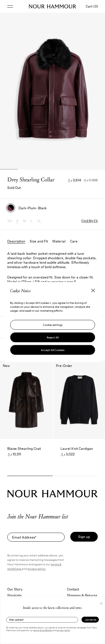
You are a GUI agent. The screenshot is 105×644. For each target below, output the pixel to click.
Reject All (53, 337)
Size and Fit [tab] (39, 241)
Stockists (14, 595)
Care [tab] (74, 241)
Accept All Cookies (52, 350)
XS (9, 220)
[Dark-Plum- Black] (10, 208)
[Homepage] (52, 6)
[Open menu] (10, 6)
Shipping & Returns (82, 595)
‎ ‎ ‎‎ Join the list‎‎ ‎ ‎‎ (90, 619)
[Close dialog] (101, 603)
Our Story (15, 589)
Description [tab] (16, 241)
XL (39, 220)
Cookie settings (52, 325)
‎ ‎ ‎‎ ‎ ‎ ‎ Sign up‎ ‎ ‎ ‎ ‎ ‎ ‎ (84, 536)
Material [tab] (59, 241)
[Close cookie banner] (93, 291)
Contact (73, 589)
